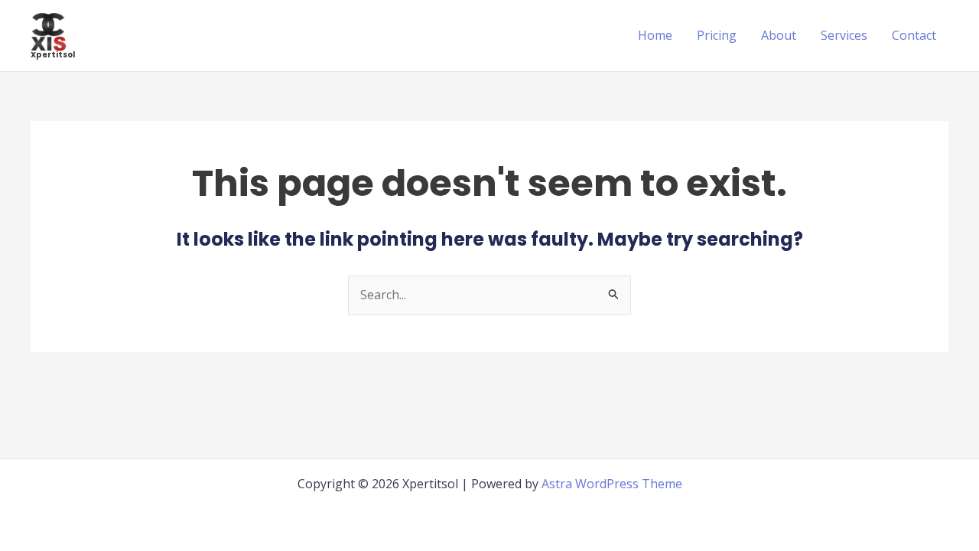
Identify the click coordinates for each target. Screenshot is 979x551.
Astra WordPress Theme (612, 483)
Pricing (717, 35)
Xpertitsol (53, 54)
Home (655, 35)
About (778, 35)
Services (844, 35)
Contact (914, 35)
